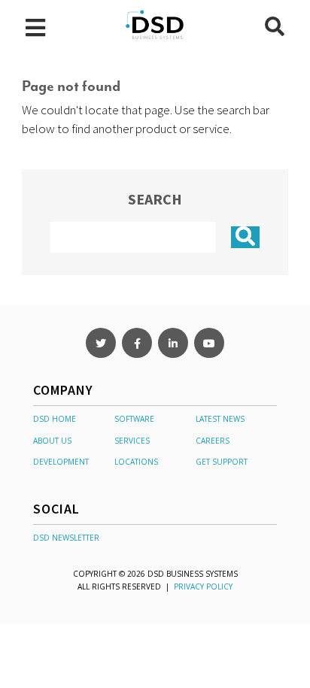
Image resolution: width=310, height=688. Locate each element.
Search (155, 199)
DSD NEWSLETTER (66, 537)
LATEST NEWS (220, 419)
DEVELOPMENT (61, 461)
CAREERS (212, 440)
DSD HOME (54, 419)
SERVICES (132, 440)
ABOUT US (52, 440)
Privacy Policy (203, 586)
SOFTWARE (134, 419)
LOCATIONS (136, 461)
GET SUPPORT (222, 461)
